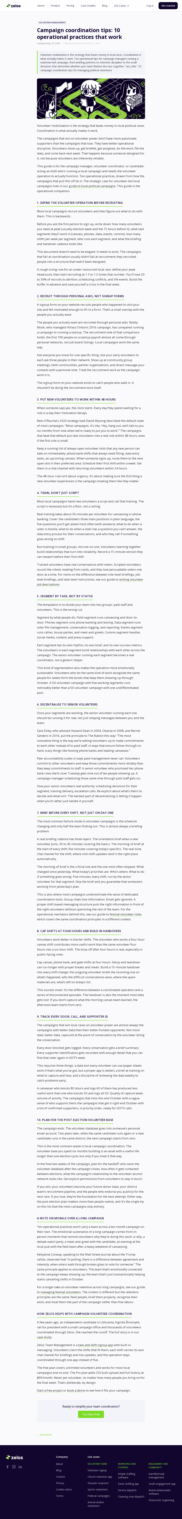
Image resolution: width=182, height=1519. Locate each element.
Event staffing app (128, 1483)
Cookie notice (64, 1489)
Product (55, 5)
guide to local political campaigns (92, 186)
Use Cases (120, 5)
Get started (168, 5)
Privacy (60, 1483)
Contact (60, 1476)
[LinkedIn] (20, 1467)
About (59, 1464)
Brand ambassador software (160, 1491)
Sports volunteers (98, 1489)
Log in (150, 5)
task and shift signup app (95, 1345)
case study (44, 1337)
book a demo (76, 1390)
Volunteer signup (97, 1470)
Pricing (70, 5)
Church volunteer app (100, 1476)
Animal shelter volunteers (96, 1504)
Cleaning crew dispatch (131, 1496)
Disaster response (98, 1483)
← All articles (44, 1434)
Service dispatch (127, 1490)
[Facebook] (7, 1467)
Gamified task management (156, 1475)
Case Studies (88, 5)
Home (40, 5)
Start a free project (50, 1390)
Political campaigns (99, 1496)
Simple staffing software (126, 1475)
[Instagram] (14, 1467)
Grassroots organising (161, 1500)
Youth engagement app (162, 1483)
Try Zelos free (91, 1414)
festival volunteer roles (125, 914)
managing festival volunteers (61, 1292)
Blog (105, 5)
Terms (59, 1496)
